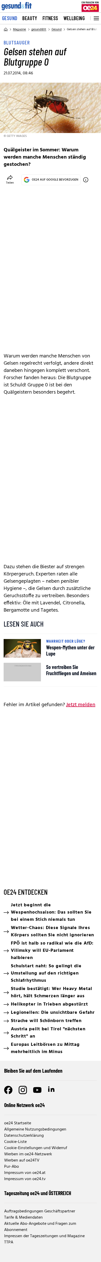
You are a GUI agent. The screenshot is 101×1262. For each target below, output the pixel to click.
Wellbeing (74, 18)
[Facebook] (8, 1090)
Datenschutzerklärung (24, 1135)
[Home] (6, 29)
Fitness (50, 18)
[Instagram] (23, 1090)
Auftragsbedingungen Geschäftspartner (39, 1211)
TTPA (8, 1242)
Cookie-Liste (15, 1142)
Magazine (19, 29)
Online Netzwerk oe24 (24, 1105)
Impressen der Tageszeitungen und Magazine (44, 1236)
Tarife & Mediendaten (23, 1217)
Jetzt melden (80, 704)
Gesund (9, 18)
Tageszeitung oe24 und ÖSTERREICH (37, 1193)
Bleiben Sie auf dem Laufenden (33, 1071)
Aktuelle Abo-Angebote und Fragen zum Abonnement (40, 1226)
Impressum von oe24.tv (25, 1179)
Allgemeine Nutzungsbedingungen (35, 1129)
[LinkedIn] (52, 1090)
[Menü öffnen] (96, 18)
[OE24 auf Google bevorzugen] (86, 180)
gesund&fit (38, 29)
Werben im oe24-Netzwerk (28, 1154)
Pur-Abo (11, 1166)
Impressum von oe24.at (25, 1173)
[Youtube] (37, 1090)
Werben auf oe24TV (21, 1160)
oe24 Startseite (17, 1123)
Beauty (29, 18)
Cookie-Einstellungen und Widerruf (35, 1148)
